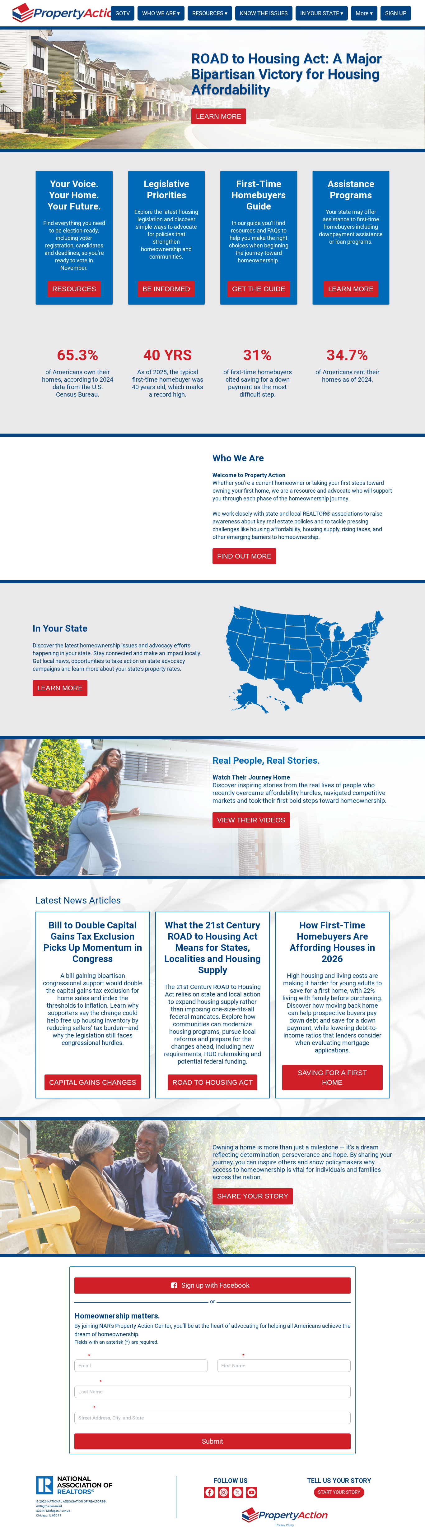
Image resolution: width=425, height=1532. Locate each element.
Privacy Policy (285, 1525)
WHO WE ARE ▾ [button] (161, 13)
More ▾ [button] (364, 13)
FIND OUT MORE (244, 556)
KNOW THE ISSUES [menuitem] (264, 13)
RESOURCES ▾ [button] (209, 13)
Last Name (88, 1382)
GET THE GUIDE (258, 289)
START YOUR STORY (339, 1492)
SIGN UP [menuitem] (395, 13)
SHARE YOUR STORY (252, 1196)
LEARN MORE (218, 116)
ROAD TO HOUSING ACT (212, 1082)
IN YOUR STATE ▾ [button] (321, 13)
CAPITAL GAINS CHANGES (92, 1082)
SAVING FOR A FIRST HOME (332, 1077)
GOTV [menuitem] (122, 13)
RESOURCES (74, 289)
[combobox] (212, 1418)
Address (85, 1408)
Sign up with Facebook (215, 1285)
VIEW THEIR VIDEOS (251, 820)
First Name (231, 1356)
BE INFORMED (166, 289)
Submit (212, 1441)
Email (82, 1356)
